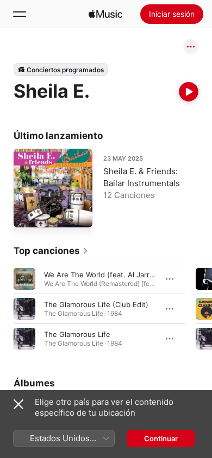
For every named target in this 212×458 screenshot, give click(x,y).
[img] (105, 14)
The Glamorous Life (77, 334)
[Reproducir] (188, 91)
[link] (51, 251)
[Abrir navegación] (20, 14)
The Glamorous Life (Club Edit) (96, 304)
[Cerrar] (18, 404)
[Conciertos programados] (61, 69)
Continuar (161, 438)
